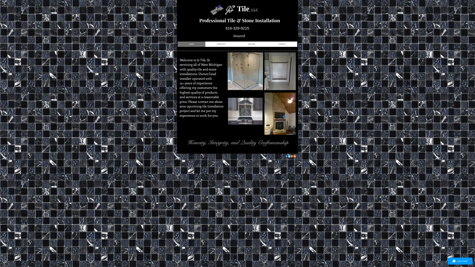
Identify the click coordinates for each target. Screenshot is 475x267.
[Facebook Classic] (286, 156)
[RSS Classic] (295, 156)
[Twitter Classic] (289, 156)
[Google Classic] (292, 156)
